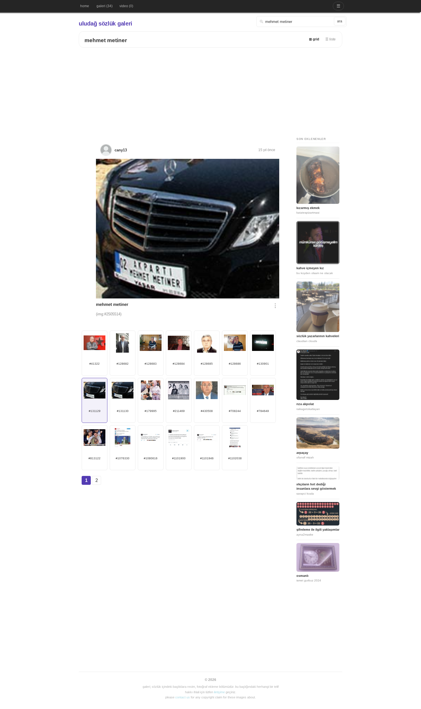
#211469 (179, 411)
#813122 (94, 458)
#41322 (94, 363)
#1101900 (179, 458)
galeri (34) (105, 6)
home (84, 6)
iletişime (219, 692)
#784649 (263, 411)
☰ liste (330, 39)
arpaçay (302, 452)
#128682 (123, 363)
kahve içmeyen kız (310, 268)
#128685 (207, 363)
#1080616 (151, 458)
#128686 (235, 363)
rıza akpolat (305, 404)
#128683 (151, 363)
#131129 (95, 411)
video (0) (126, 6)
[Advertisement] (210, 90)
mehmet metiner (105, 40)
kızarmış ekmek (308, 208)
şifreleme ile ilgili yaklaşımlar (317, 529)
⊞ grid (314, 39)
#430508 (207, 411)
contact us (182, 697)
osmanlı (302, 575)
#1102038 (235, 458)
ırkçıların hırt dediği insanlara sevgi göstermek (316, 486)
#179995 (151, 411)
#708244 (235, 411)
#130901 (263, 363)
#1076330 (122, 458)
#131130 (123, 411)
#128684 (179, 363)
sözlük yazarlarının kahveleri (317, 336)
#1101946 (207, 458)
